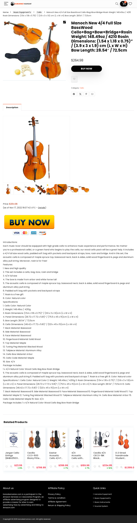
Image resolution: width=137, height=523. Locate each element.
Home (6, 12)
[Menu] (6, 3)
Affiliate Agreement (57, 501)
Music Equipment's (22, 12)
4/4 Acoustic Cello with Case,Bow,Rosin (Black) (77, 458)
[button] (64, 22)
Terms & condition (56, 498)
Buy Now (86, 68)
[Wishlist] (130, 3)
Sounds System (101, 506)
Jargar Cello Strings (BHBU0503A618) (12, 456)
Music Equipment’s (103, 498)
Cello (39, 12)
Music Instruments (102, 502)
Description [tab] (12, 107)
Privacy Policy (54, 494)
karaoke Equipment (103, 494)
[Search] (117, 3)
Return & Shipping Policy (59, 505)
